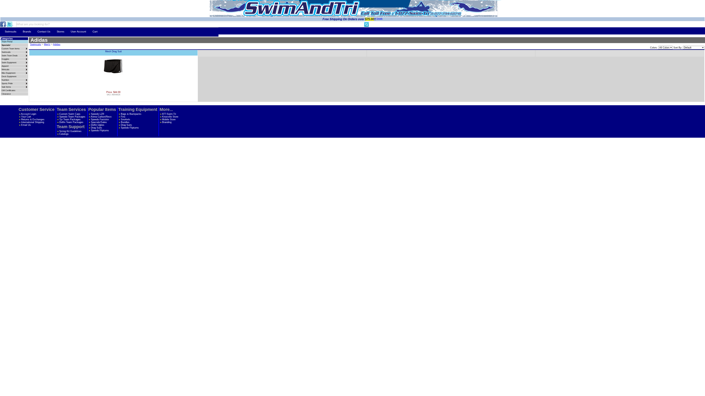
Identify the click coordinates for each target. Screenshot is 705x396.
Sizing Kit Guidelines (70, 131)
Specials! (6, 45)
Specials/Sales (99, 122)
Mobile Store (169, 119)
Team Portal (7, 42)
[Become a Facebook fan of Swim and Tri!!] (3, 24)
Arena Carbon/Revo (101, 116)
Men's (47, 44)
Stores (60, 31)
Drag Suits (96, 127)
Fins (123, 116)
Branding (166, 122)
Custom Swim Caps (69, 114)
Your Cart (26, 116)
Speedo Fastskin (100, 119)
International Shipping (32, 122)
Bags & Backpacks (131, 114)
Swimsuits (10, 31)
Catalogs (64, 134)
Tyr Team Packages (70, 119)
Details (380, 18)
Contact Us (43, 31)
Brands (27, 31)
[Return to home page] (301, 8)
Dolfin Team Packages (71, 122)
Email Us (26, 125)
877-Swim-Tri (169, 114)
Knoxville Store (170, 116)
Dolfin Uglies (97, 125)
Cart (95, 31)
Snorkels (125, 119)
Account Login (28, 114)
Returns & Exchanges (32, 119)
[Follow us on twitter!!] (10, 24)
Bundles (125, 122)
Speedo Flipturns (100, 130)
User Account (78, 31)
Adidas (56, 44)
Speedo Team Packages (72, 116)
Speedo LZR (97, 114)
